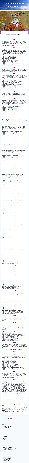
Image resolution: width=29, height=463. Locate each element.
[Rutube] (13, 418)
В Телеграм (4, 431)
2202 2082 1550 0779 (8, 426)
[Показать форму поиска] (3, 4)
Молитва (24, 37)
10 (18, 37)
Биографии (4, 446)
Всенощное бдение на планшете (8, 457)
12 (20, 37)
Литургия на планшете (6, 456)
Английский (4, 438)
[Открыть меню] (1, 4)
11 (19, 37)
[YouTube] (11, 418)
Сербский (4, 439)
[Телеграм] (8, 418)
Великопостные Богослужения (7, 458)
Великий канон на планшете (7, 459)
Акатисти (5, 37)
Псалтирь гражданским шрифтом (8, 449)
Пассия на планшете (6, 460)
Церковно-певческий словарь (7, 447)
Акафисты (4, 445)
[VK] (6, 418)
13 (21, 37)
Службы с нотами (5, 450)
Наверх (16, 413)
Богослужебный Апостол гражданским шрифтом (10, 448)
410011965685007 (7, 427)
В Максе (4, 432)
